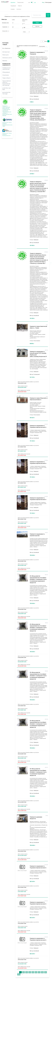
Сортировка (42, 46)
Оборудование (6, 72)
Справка (13, 9)
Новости (20, 5)
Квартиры (4, 60)
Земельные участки (7, 57)
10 (18, 974)
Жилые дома (5, 54)
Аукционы (13, 2)
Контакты (19, 9)
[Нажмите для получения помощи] (51, 263)
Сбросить (37, 26)
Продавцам (13, 5)
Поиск (48, 14)
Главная (6, 14)
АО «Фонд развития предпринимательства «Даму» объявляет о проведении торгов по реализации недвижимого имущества (38, 579)
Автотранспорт (6, 52)
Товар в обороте (6, 78)
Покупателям (20, 2)
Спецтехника (5, 75)
